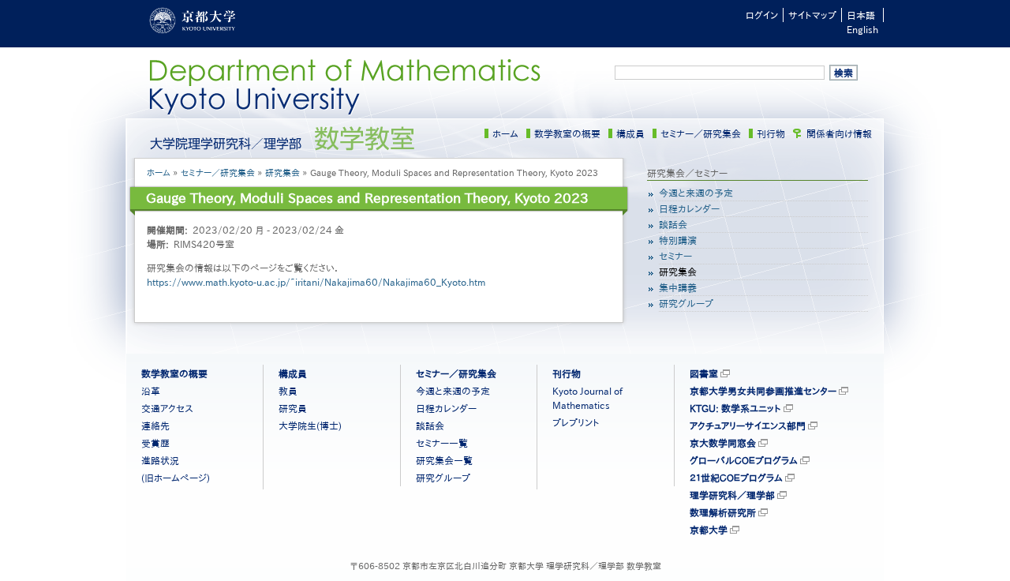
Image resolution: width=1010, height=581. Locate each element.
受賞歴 (155, 443)
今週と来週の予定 (696, 192)
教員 (288, 390)
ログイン (762, 15)
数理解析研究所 (723, 512)
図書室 (704, 373)
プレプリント (576, 422)
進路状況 (160, 460)
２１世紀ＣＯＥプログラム (736, 477)
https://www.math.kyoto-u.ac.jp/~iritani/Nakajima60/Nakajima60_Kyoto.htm (316, 282)
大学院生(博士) (310, 425)
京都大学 (709, 529)
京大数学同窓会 (723, 443)
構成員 (630, 133)
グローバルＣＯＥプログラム (744, 460)
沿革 (150, 390)
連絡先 (155, 425)
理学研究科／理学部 (732, 495)
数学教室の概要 (567, 133)
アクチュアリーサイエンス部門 (748, 425)
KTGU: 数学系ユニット (735, 408)
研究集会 (282, 172)
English (862, 29)
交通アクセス (167, 408)
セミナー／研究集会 (700, 133)
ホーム (505, 133)
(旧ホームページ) (175, 477)
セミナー (675, 256)
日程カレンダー (689, 208)
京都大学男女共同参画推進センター (763, 390)
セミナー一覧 (442, 443)
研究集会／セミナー (687, 173)
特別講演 (678, 240)
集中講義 (678, 287)
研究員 (293, 408)
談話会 (673, 224)
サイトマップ (812, 15)
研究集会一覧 (444, 460)
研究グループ (686, 303)
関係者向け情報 (839, 133)
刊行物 (771, 133)
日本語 (861, 15)
